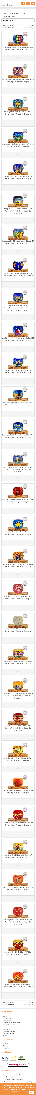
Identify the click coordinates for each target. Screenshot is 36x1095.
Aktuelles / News (8, 1077)
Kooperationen (7, 1018)
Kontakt (5, 1035)
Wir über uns (7, 1020)
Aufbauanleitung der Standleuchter (13, 1079)
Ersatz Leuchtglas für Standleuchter (14, 1075)
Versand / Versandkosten (10, 1025)
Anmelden (6, 1048)
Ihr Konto (5, 1044)
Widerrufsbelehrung (9, 1031)
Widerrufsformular (8, 1033)
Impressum (6, 1029)
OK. (31, 1092)
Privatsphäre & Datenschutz (11, 1023)
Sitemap (5, 1016)
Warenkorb (6, 1046)
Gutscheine (6, 1081)
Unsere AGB (6, 1027)
